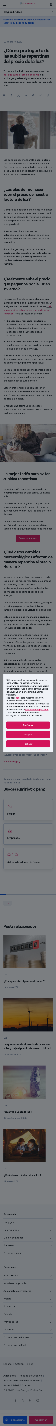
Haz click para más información (24, 697)
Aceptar (28, 734)
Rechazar (28, 744)
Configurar (28, 725)
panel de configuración (37, 709)
